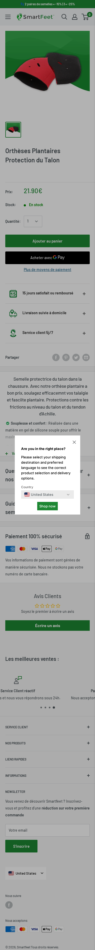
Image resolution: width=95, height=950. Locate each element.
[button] (74, 442)
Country (27, 487)
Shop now (47, 506)
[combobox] (38, 494)
